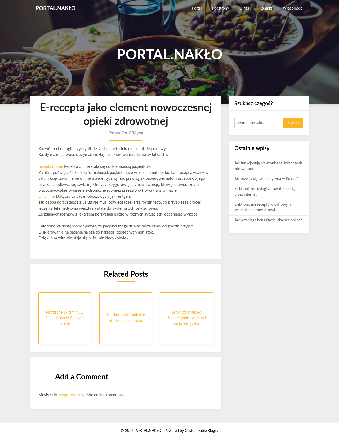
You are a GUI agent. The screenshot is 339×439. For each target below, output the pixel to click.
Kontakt (266, 8)
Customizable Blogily (201, 431)
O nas (244, 8)
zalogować (67, 395)
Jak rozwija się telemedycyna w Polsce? (266, 179)
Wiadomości (293, 8)
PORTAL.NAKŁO (55, 8)
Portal (197, 8)
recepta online (50, 167)
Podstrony (220, 8)
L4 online (46, 197)
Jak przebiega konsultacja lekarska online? (268, 220)
